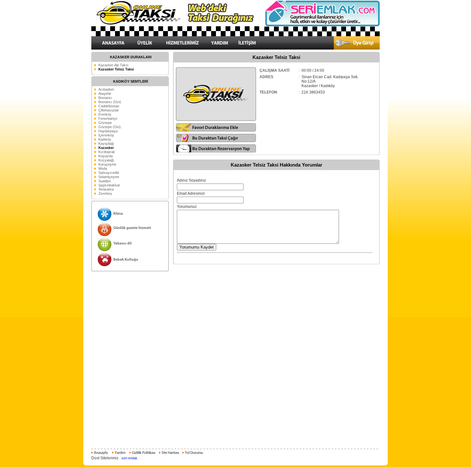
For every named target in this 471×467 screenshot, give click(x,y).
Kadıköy (104, 139)
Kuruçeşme (107, 164)
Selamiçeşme (108, 177)
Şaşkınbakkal (109, 185)
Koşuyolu (105, 156)
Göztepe (105, 123)
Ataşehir (104, 93)
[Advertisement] (235, 287)
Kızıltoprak (106, 152)
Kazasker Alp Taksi (113, 65)
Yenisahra (106, 189)
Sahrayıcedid (108, 173)
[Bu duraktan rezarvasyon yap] (216, 151)
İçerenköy (106, 135)
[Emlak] (322, 25)
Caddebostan (108, 106)
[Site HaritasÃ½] (169, 454)
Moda (102, 168)
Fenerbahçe (107, 118)
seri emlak (129, 458)
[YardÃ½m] (119, 454)
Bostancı (105, 98)
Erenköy (105, 114)
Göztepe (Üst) (109, 127)
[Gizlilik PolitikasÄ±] (142, 454)
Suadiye (104, 181)
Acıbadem (106, 89)
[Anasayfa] (100, 454)
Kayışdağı (106, 143)
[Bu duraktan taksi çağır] (216, 141)
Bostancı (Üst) (109, 102)
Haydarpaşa (108, 131)
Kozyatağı (106, 160)
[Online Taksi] (177, 35)
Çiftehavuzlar (108, 110)
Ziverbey (105, 193)
